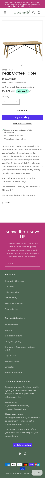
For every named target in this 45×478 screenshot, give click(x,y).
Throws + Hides (12, 361)
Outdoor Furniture (13, 336)
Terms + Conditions (14, 303)
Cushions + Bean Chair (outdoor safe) (20, 348)
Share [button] (7, 202)
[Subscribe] (37, 264)
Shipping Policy (12, 292)
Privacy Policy (11, 309)
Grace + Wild (18, 473)
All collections (11, 324)
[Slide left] (17, 65)
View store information (15, 139)
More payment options (22, 123)
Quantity (5, 97)
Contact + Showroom (15, 281)
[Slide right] (28, 65)
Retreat (8, 330)
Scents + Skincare (13, 372)
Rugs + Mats (10, 356)
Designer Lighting (13, 341)
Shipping (5, 82)
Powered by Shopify (31, 473)
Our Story (9, 286)
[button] (5, 12)
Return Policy (11, 298)
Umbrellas (9, 367)
